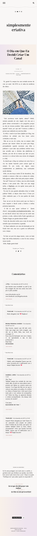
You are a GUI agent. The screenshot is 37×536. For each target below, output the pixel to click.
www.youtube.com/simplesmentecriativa (19, 211)
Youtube (18, 75)
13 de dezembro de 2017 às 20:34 (19, 284)
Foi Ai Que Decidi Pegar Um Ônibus (18, 487)
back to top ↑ (18, 529)
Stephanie (11, 186)
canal (18, 73)
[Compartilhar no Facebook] (16, 251)
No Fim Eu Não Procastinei (21, 492)
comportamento (25, 73)
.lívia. (8, 284)
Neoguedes (10, 344)
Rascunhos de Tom (12, 405)
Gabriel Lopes (11, 375)
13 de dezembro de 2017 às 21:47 (22, 359)
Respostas (9, 305)
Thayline (22, 248)
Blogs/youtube (10, 73)
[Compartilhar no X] (18, 251)
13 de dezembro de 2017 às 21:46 (22, 311)
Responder (9, 299)
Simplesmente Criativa (18, 27)
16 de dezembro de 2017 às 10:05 (21, 418)
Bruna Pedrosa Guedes (14, 324)
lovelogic (23, 531)
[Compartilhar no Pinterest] (20, 251)
